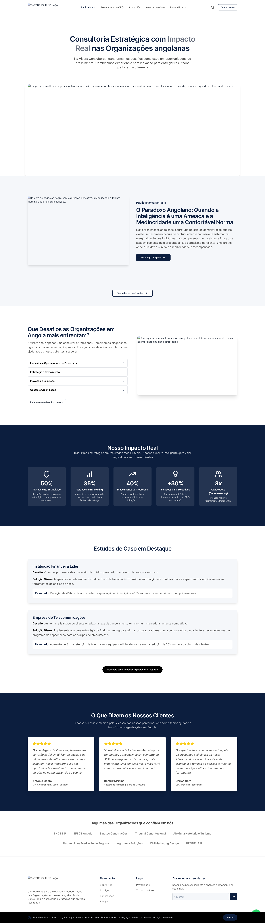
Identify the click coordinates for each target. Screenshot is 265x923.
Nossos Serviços (155, 7)
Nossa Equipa (178, 7)
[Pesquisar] (212, 7)
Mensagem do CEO (112, 7)
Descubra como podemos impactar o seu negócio (132, 669)
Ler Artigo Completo (151, 257)
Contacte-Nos (228, 7)
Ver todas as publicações (130, 293)
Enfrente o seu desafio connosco (46, 402)
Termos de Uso (145, 890)
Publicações (107, 895)
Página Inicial (88, 7)
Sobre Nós (134, 7)
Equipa (104, 901)
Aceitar (230, 917)
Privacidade (143, 884)
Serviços (105, 890)
